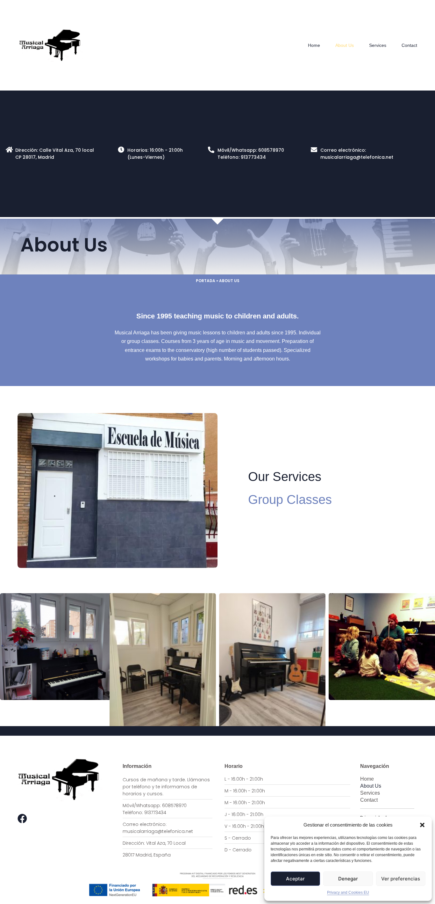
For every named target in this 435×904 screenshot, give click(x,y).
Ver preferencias (400, 879)
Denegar (348, 879)
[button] (422, 825)
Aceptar (295, 879)
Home (314, 45)
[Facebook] (22, 818)
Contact (409, 45)
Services (377, 45)
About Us (344, 45)
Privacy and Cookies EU (348, 892)
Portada (205, 280)
